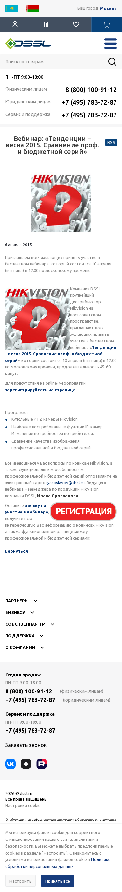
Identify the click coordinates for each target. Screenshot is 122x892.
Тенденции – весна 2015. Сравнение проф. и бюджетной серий (60, 354)
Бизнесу (15, 612)
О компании (20, 647)
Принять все (57, 881)
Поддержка (19, 635)
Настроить (20, 881)
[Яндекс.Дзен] (26, 764)
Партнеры (17, 600)
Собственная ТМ (25, 624)
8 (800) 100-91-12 (91, 89)
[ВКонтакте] (10, 764)
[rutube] (41, 764)
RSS (111, 142)
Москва (108, 9)
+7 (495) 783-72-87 (89, 102)
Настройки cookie (23, 805)
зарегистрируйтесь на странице (40, 389)
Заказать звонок (26, 745)
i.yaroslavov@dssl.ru (65, 482)
